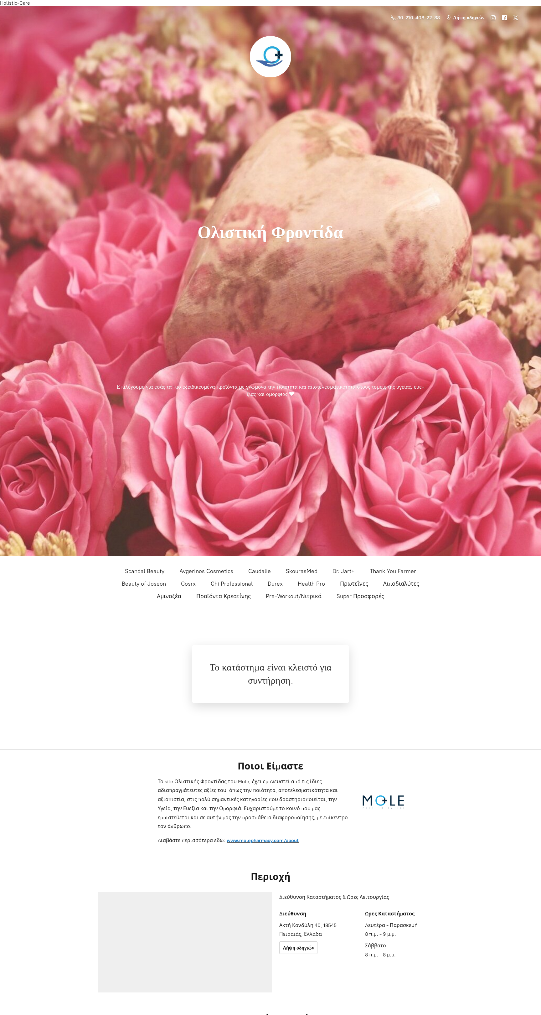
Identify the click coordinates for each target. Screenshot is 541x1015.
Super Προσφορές (360, 596)
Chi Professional (232, 583)
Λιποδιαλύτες (401, 583)
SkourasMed (301, 571)
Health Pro (311, 583)
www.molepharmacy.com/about (263, 840)
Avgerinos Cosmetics (206, 571)
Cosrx (188, 583)
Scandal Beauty (144, 571)
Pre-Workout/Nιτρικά (294, 596)
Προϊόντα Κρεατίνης (223, 596)
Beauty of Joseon (144, 583)
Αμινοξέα (169, 596)
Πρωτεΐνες (354, 583)
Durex (275, 583)
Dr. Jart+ (343, 571)
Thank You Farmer (393, 571)
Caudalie (259, 571)
